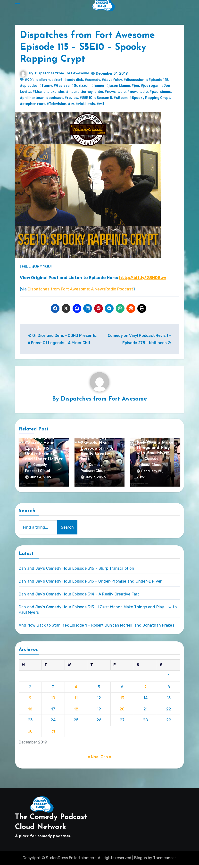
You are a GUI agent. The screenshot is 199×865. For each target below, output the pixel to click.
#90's (29, 80)
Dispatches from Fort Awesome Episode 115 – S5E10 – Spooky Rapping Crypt (87, 47)
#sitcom (121, 98)
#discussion (134, 80)
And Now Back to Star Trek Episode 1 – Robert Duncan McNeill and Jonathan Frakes (96, 625)
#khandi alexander (48, 92)
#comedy (92, 80)
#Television (56, 104)
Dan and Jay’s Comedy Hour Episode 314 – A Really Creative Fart (97, 448)
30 (30, 731)
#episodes (29, 86)
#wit (100, 104)
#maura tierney (79, 92)
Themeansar (164, 858)
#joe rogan (150, 86)
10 (53, 698)
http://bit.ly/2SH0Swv (142, 277)
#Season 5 (103, 98)
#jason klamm (118, 86)
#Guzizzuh (80, 86)
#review (71, 98)
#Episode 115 (157, 80)
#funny (45, 86)
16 (30, 709)
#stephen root (32, 104)
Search (27, 510)
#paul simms (160, 92)
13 (122, 698)
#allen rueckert (49, 80)
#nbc (98, 92)
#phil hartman (32, 98)
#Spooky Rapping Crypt (149, 98)
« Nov (93, 757)
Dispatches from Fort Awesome (62, 73)
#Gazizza (62, 86)
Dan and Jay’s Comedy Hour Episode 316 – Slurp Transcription (76, 568)
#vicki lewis (85, 104)
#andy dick (73, 80)
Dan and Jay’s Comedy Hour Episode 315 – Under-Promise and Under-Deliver (44, 448)
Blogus (140, 858)
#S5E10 (86, 98)
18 (76, 709)
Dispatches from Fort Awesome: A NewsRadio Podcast (80, 289)
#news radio (115, 92)
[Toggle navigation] (17, 3)
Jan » (106, 757)
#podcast (54, 98)
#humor (98, 86)
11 (76, 698)
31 (53, 731)
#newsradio (137, 92)
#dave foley (112, 80)
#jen (135, 86)
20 (122, 709)
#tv (71, 104)
